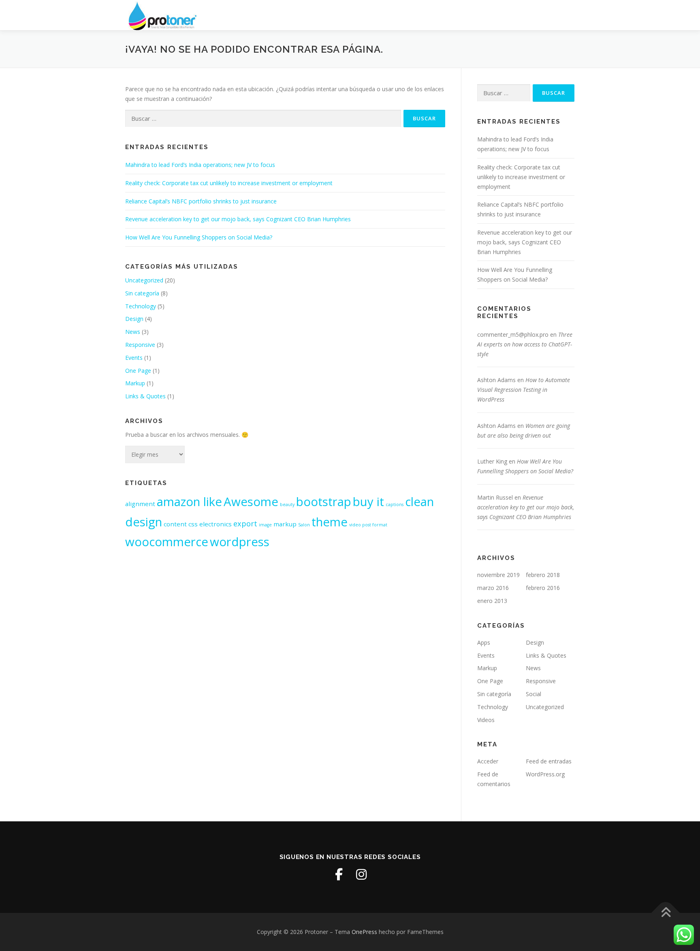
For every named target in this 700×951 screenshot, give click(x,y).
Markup (135, 383)
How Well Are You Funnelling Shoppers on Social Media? (198, 237)
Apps (483, 642)
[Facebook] (339, 874)
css (193, 524)
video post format (368, 525)
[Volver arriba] (665, 913)
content (175, 524)
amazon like (189, 502)
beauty (287, 504)
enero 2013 (492, 601)
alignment (140, 504)
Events (134, 357)
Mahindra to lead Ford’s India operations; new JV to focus (200, 165)
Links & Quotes (145, 396)
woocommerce (166, 542)
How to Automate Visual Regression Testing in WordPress (523, 389)
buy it (368, 502)
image (265, 525)
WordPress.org (545, 774)
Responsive (140, 344)
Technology (140, 306)
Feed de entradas (549, 761)
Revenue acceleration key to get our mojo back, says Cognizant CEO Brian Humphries (238, 219)
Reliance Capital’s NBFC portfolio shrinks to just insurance (201, 201)
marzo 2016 (493, 588)
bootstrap (323, 502)
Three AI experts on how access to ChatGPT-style (524, 344)
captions (394, 504)
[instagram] (361, 874)
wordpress (239, 542)
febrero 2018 (543, 575)
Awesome (251, 502)
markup (285, 524)
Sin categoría (142, 293)
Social (533, 694)
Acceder (487, 761)
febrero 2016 (543, 588)
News (132, 332)
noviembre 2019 (498, 575)
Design (134, 319)
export (245, 523)
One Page (138, 370)
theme (330, 522)
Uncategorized (144, 280)
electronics (215, 524)
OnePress (364, 932)
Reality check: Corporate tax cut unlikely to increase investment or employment (229, 183)
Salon (304, 525)
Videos (486, 720)
